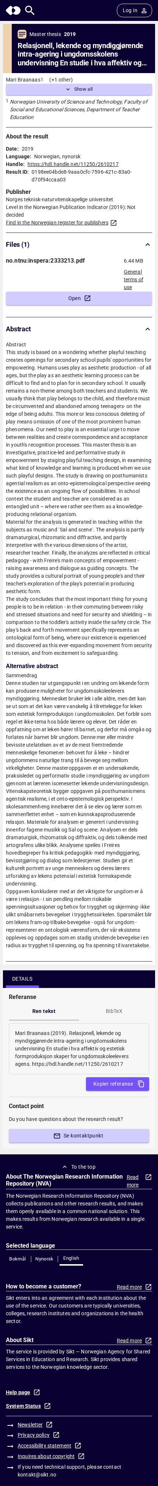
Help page (18, 1392)
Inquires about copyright (46, 1456)
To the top (83, 1167)
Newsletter (30, 1425)
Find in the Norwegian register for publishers (57, 223)
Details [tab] (22, 979)
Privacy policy (34, 1435)
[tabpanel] (79, 1048)
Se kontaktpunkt (83, 1136)
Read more (133, 1181)
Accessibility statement (44, 1446)
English (71, 1258)
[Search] (30, 10)
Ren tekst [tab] (44, 1011)
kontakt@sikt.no (37, 1475)
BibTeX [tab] (114, 1011)
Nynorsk (44, 1259)
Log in (130, 10)
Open (74, 298)
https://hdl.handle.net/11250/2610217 (73, 164)
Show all (83, 89)
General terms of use (133, 277)
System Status (23, 1406)
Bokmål (17, 1259)
